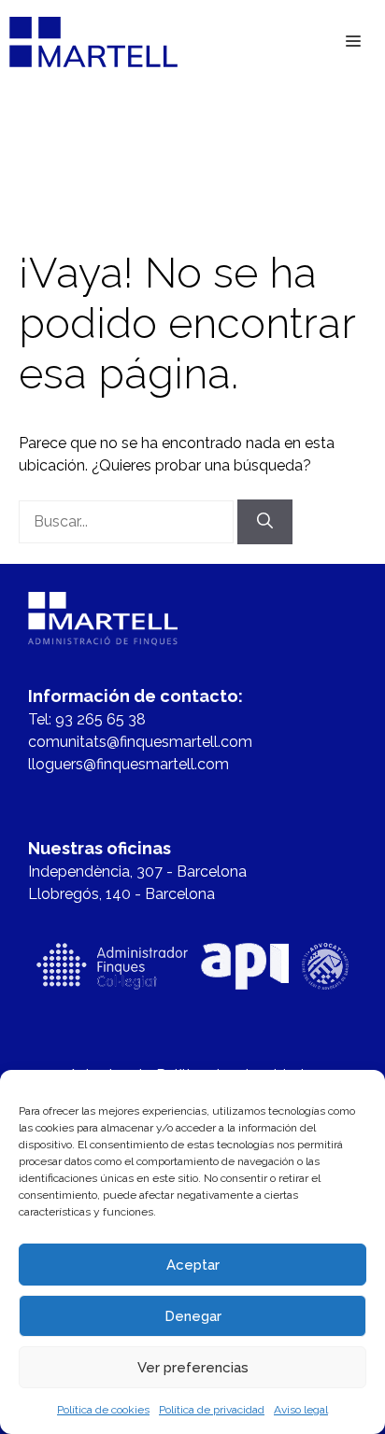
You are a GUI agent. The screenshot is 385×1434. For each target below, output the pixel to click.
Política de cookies (103, 1409)
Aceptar (193, 1265)
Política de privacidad (211, 1409)
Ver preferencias (193, 1367)
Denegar (192, 1316)
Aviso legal (301, 1409)
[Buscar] (264, 521)
